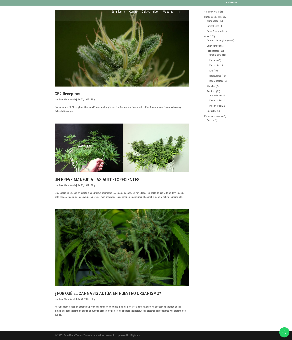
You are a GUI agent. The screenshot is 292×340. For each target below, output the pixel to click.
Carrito (133, 11)
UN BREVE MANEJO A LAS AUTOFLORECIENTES (97, 179)
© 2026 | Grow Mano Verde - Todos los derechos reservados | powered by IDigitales (97, 335)
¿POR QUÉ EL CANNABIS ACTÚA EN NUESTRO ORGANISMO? (108, 293)
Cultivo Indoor (150, 11)
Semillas (116, 11)
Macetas (168, 11)
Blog (93, 99)
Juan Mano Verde (67, 99)
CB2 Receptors (67, 93)
